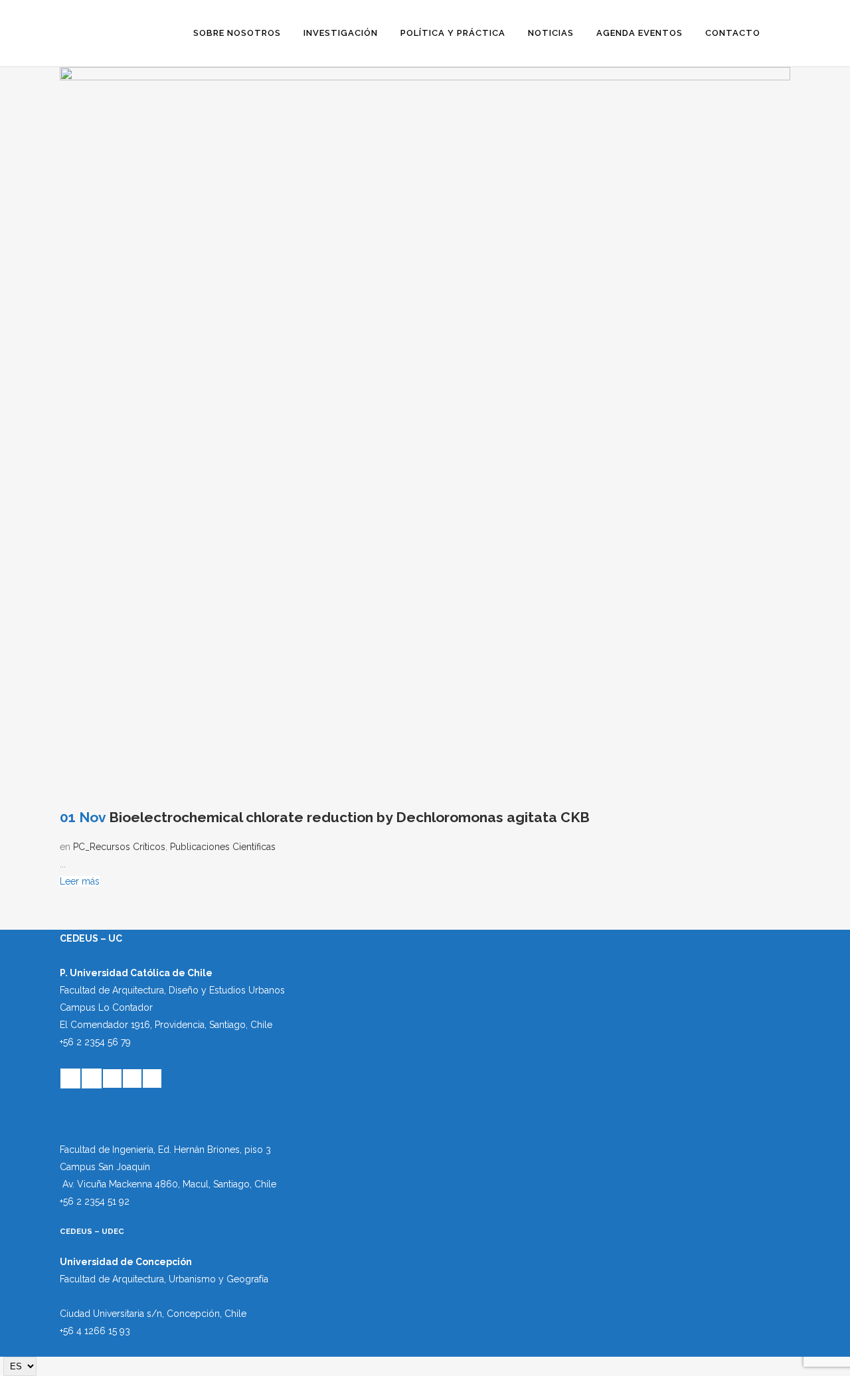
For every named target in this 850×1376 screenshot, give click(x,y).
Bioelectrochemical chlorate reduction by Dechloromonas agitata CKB (349, 817)
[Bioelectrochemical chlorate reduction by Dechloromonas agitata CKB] (425, 432)
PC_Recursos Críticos (119, 846)
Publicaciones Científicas (223, 846)
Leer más (80, 881)
